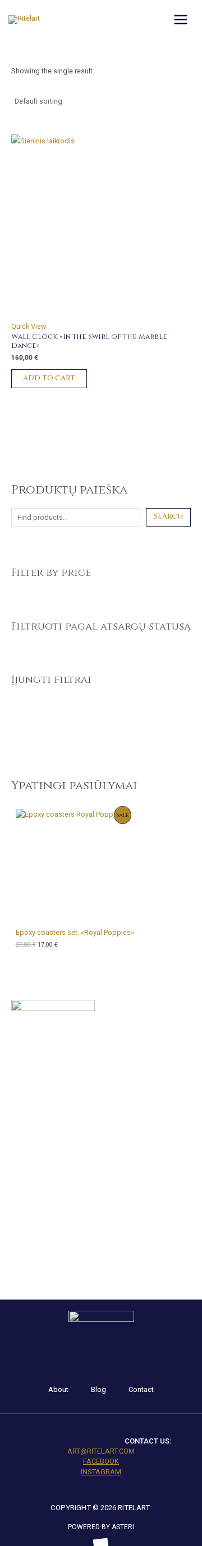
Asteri (123, 1527)
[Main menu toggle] (181, 19)
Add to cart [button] (49, 378)
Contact (141, 1389)
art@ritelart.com (101, 1451)
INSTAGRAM (101, 1472)
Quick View (29, 326)
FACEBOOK (101, 1461)
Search (168, 516)
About (58, 1389)
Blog (98, 1389)
